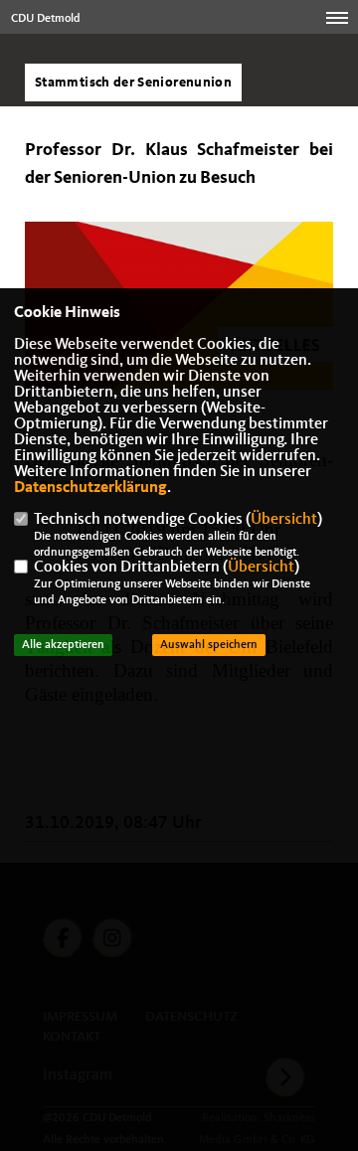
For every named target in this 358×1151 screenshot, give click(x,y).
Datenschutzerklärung (90, 488)
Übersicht (284, 520)
